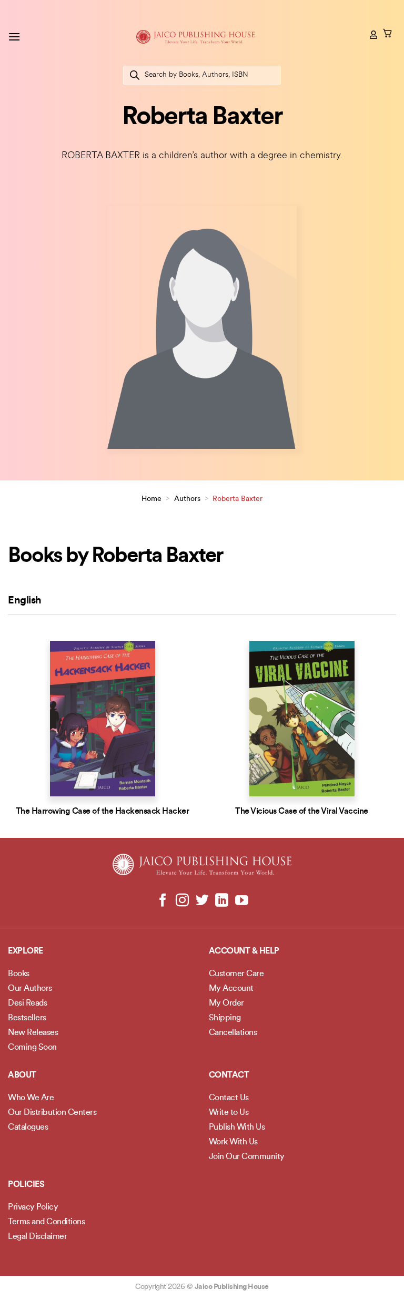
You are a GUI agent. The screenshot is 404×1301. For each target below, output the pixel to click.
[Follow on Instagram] (182, 901)
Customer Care (236, 974)
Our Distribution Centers (52, 1113)
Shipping (225, 1018)
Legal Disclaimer (37, 1237)
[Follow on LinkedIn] (221, 901)
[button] (14, 36)
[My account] (374, 34)
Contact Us (229, 1098)
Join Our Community (247, 1157)
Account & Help (244, 951)
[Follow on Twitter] (202, 901)
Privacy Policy (33, 1207)
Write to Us (229, 1113)
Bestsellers (27, 1018)
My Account (231, 989)
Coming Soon (32, 1047)
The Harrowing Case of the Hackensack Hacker (102, 811)
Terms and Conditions (46, 1222)
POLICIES (26, 1185)
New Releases (33, 1033)
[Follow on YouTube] (241, 901)
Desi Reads (27, 1003)
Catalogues (28, 1127)
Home (151, 499)
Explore (25, 951)
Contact (229, 1075)
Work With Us (233, 1142)
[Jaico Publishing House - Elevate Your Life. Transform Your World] (195, 37)
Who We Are (31, 1098)
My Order (226, 1003)
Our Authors (30, 989)
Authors (187, 499)
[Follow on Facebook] (162, 901)
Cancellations (233, 1033)
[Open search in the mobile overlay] (202, 75)
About (22, 1075)
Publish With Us (237, 1127)
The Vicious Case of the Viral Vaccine (301, 811)
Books (18, 974)
